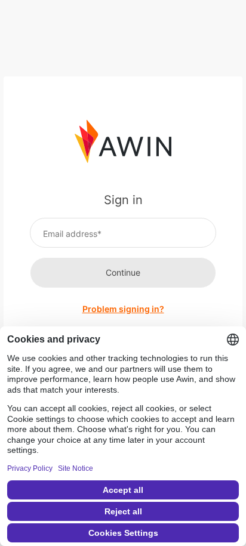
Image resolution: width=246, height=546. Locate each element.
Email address (70, 234)
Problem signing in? (123, 309)
